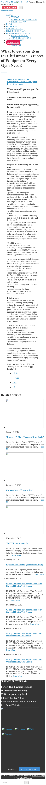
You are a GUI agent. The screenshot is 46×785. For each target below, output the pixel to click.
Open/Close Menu (8, 2)
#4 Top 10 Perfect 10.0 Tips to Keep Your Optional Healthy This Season (24, 660)
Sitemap (28, 778)
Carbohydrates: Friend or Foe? (19, 490)
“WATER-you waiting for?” (18, 543)
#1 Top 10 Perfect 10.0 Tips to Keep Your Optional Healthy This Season (24, 585)
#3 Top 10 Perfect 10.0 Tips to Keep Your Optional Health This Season (24, 634)
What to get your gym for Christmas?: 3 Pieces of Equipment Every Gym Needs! (22, 81)
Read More (16, 555)
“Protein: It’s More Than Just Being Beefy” (25, 437)
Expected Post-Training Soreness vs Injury (24, 565)
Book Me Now (10, 7)
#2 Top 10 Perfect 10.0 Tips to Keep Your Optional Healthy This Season (24, 611)
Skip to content (7, 10)
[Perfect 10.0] (22, 2)
